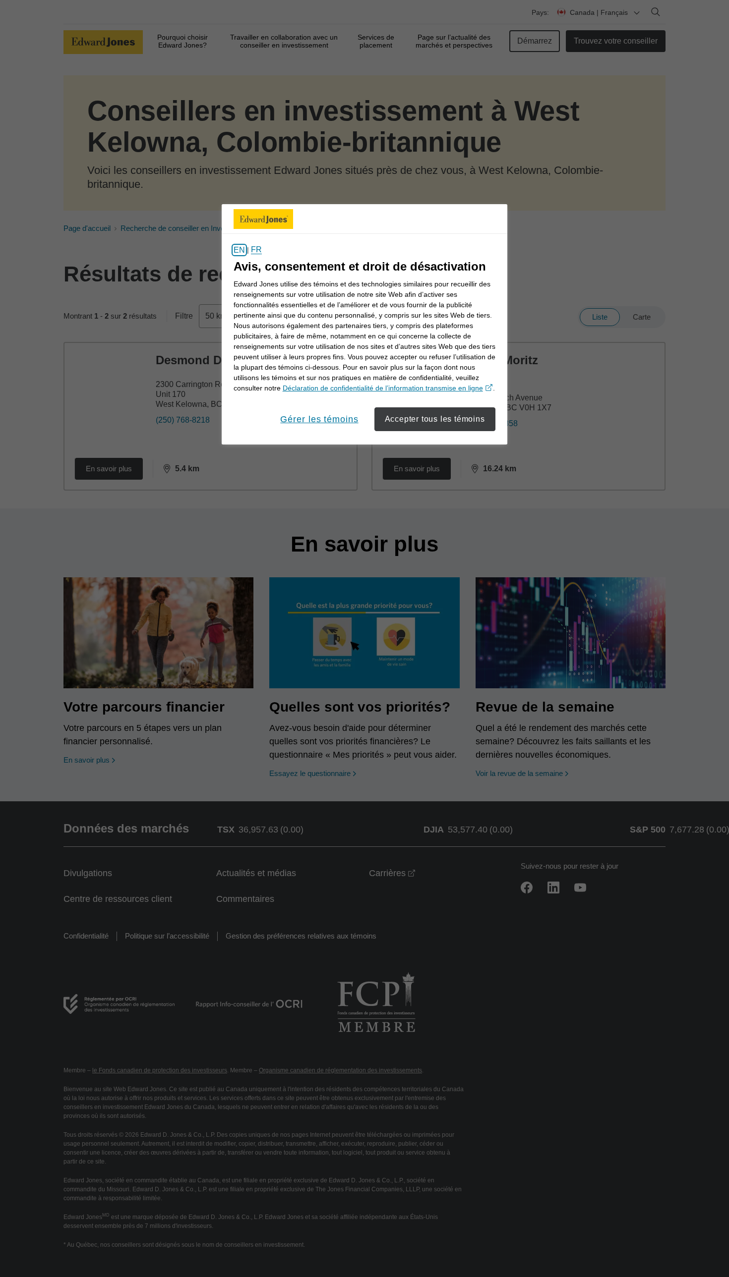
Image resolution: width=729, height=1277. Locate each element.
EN (239, 250)
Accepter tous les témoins (435, 419)
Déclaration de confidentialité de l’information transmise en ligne (388, 388)
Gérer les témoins (319, 419)
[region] (364, 324)
